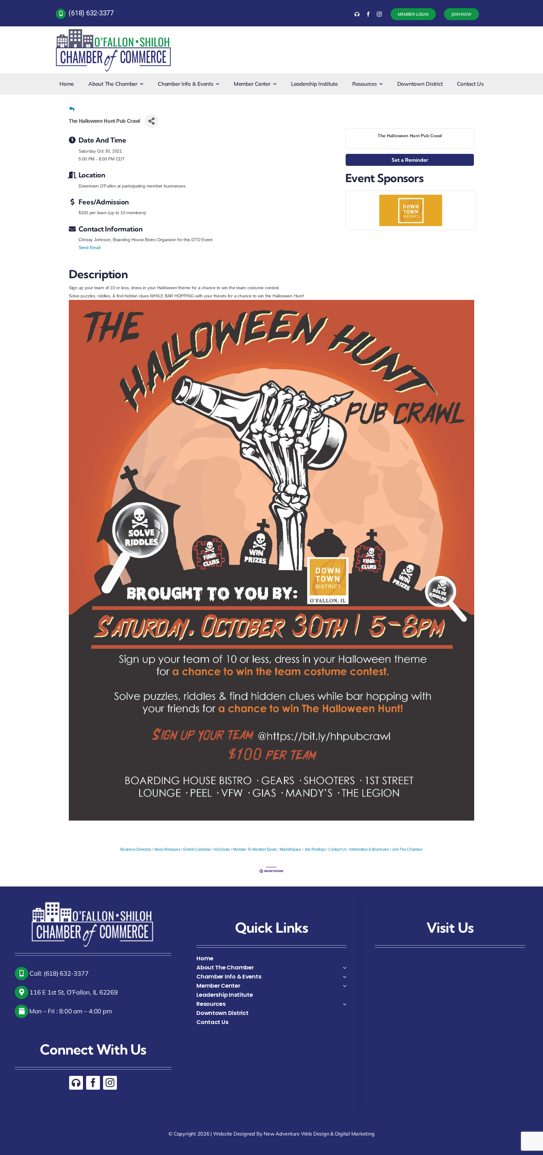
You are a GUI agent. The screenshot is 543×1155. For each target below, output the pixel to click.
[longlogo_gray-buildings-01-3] (113, 29)
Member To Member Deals (255, 849)
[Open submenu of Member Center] (345, 985)
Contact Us (337, 849)
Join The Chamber (407, 849)
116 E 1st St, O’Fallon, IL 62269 (73, 992)
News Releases (167, 849)
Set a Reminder (410, 160)
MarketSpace (290, 849)
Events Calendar (197, 849)
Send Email (90, 247)
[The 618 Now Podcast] (356, 14)
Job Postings (315, 849)
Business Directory (135, 849)
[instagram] (379, 14)
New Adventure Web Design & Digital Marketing (319, 1134)
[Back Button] (71, 109)
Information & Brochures (369, 849)
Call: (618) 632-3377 (58, 973)
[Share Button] (152, 121)
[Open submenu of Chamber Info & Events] (345, 976)
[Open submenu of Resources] (345, 1004)
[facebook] (368, 14)
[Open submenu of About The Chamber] (345, 967)
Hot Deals (222, 849)
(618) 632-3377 (91, 13)
